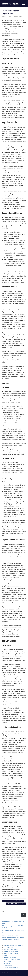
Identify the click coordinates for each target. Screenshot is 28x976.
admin (14, 16)
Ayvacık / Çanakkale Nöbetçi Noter (13, 901)
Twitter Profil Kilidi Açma (11, 967)
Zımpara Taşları (10, 3)
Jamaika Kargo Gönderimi (11, 953)
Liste (5, 955)
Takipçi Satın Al (8, 965)
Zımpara (19, 16)
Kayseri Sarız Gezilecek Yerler (15, 904)
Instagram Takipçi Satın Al (11, 951)
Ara (3, 911)
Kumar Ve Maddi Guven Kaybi (10, 935)
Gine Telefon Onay (9, 947)
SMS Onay (7, 963)
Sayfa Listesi (7, 961)
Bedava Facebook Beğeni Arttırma (13, 945)
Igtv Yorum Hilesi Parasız (11, 949)
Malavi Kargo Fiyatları (10, 957)
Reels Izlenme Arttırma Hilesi (12, 959)
